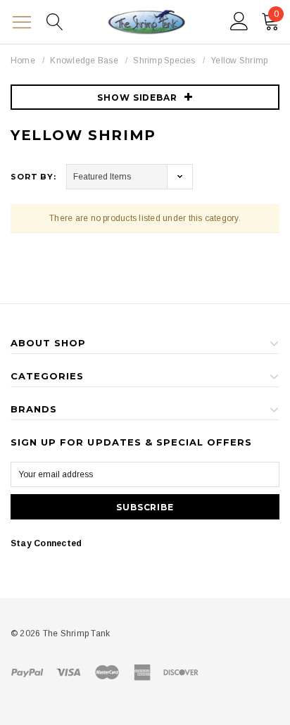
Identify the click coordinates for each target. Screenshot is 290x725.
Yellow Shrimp (238, 60)
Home (23, 60)
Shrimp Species (164, 60)
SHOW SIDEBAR (137, 97)
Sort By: (33, 177)
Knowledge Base (84, 60)
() (276, 14)
